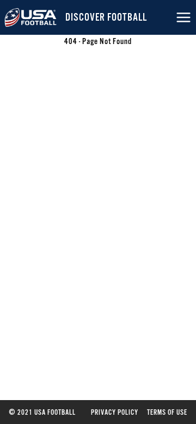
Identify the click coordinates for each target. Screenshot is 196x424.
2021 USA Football (42, 412)
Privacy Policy (114, 412)
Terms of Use (167, 412)
